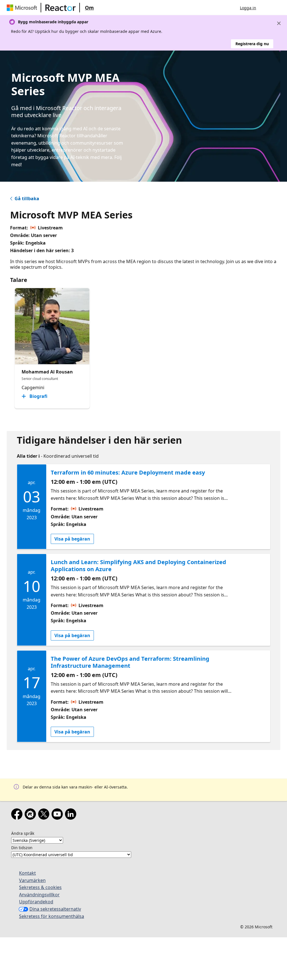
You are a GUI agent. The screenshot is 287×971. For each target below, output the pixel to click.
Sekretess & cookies (40, 887)
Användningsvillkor (39, 895)
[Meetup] (31, 815)
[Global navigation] (266, 7)
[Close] (278, 23)
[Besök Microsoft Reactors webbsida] (60, 7)
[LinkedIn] (71, 815)
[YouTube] (58, 815)
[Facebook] (18, 815)
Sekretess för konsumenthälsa (51, 916)
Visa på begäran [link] (72, 539)
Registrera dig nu (252, 43)
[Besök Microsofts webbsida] (23, 7)
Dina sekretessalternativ (55, 909)
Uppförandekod (36, 902)
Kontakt (27, 873)
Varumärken (32, 880)
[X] (45, 815)
